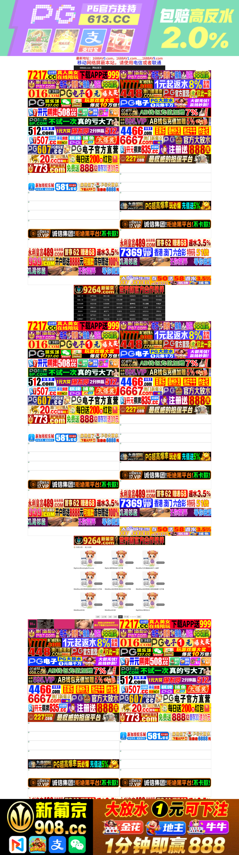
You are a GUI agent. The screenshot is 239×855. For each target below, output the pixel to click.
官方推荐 (80, 307)
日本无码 (119, 296)
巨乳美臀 (119, 300)
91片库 (132, 311)
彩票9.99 (133, 307)
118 (110, 617)
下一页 (126, 617)
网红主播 (106, 296)
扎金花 (145, 307)
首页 (98, 617)
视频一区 (80, 296)
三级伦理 (93, 300)
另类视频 (159, 300)
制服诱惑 (159, 315)
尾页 (139, 617)
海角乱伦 (146, 315)
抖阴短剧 (146, 319)
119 (115, 617)
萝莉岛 (158, 311)
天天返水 (159, 307)
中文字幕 (106, 300)
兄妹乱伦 (106, 319)
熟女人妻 (106, 315)
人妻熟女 (133, 300)
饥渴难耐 (106, 303)
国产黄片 (93, 315)
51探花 (119, 311)
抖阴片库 (80, 315)
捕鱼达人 (93, 307)
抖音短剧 (93, 311)
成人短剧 (119, 319)
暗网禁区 (133, 315)
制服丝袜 (146, 300)
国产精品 (93, 296)
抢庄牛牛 (106, 307)
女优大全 (146, 311)
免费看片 (80, 319)
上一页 (104, 617)
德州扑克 (119, 307)
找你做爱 (119, 303)
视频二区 (80, 300)
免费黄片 (119, 315)
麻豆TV (106, 311)
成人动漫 (159, 296)
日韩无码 (159, 319)
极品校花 (133, 319)
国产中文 (93, 319)
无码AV (80, 311)
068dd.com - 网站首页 (91, 67)
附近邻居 (93, 303)
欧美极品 (146, 296)
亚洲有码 (133, 296)
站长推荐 (80, 303)
